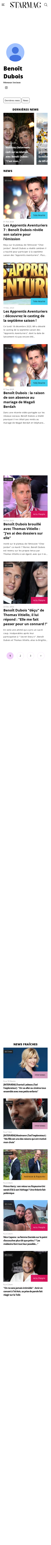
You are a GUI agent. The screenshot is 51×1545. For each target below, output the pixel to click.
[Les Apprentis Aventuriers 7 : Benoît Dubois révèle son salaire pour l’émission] (25, 198)
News (25, 100)
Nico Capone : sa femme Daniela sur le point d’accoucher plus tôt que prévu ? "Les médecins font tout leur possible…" (25, 1241)
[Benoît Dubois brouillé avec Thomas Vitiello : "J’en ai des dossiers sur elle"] (25, 496)
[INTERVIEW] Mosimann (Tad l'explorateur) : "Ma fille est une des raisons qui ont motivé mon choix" (24, 1139)
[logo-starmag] (25, 5)
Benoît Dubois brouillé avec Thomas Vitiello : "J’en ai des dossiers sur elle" (23, 531)
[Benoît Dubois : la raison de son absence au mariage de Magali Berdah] (25, 365)
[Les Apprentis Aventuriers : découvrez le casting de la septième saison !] (25, 284)
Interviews (40, 1074)
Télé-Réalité (39, 215)
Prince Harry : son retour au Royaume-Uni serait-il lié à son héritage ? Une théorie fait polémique (24, 1190)
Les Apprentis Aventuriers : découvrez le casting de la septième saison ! (25, 316)
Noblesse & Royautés (34, 1176)
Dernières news (12, 100)
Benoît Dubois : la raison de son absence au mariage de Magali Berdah (23, 399)
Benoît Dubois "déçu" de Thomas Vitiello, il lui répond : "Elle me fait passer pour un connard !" (25, 617)
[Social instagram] (6, 88)
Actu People (39, 514)
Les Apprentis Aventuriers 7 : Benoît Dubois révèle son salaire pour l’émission (25, 232)
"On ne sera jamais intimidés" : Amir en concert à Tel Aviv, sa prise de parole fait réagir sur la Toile (23, 1291)
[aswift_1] (25, 31)
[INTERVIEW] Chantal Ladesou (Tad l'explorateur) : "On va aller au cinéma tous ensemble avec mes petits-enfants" (24, 1088)
